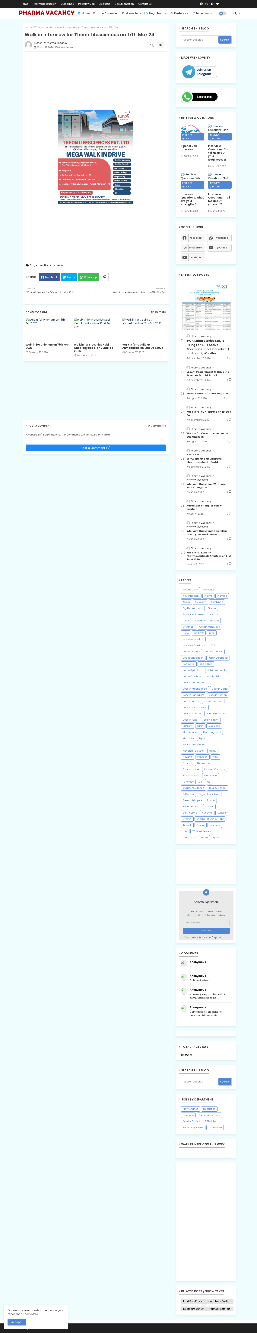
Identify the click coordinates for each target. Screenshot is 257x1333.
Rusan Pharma (191, 806)
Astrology (200, 602)
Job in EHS (189, 664)
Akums (208, 595)
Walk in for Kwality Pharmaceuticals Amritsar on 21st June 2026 (208, 556)
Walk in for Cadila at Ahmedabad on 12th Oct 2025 (142, 346)
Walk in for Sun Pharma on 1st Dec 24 (208, 413)
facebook (195, 237)
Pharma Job (204, 763)
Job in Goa (206, 664)
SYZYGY (187, 818)
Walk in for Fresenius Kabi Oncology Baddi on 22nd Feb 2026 (93, 348)
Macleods (214, 726)
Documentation (124, 4)
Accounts (208, 589)
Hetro (186, 633)
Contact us (145, 4)
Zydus (216, 837)
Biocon (212, 608)
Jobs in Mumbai (192, 713)
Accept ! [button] (16, 1322)
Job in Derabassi (218, 657)
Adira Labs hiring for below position (204, 507)
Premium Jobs (191, 775)
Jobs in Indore (191, 701)
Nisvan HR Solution (193, 750)
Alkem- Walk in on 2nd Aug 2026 (207, 393)
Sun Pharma (190, 812)
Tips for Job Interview (189, 147)
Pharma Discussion (45, 4)
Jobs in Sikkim (210, 719)
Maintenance (190, 732)
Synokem (222, 812)
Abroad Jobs (190, 589)
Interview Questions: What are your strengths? (192, 199)
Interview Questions (194, 645)
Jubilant (187, 726)
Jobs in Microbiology (195, 707)
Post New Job (86, 4)
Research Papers (192, 800)
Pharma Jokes (191, 769)
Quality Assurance (193, 788)
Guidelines (67, 4)
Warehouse (189, 837)
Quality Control (217, 788)
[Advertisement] (99, 80)
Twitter (71, 277)
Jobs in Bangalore (193, 695)
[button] (235, 13)
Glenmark (188, 626)
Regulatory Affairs (209, 794)
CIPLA (186, 620)
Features (180, 13)
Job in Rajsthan (192, 676)
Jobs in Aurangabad (195, 688)
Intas (211, 633)
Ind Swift (199, 633)
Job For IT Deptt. (214, 651)
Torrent (201, 825)
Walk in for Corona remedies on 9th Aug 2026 (207, 435)
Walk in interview (44, 27)
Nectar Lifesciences (194, 744)
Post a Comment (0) (95, 448)
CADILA (214, 614)
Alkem (186, 602)
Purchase (188, 781)
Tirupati (187, 825)
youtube (222, 247)
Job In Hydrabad (192, 670)
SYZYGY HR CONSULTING (210, 818)
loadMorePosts (192, 1301)
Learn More (31, 1314)
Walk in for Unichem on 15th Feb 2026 (47, 346)
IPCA (212, 645)
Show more (158, 312)
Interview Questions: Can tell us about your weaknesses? (218, 152)
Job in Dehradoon (193, 657)
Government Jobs (209, 626)
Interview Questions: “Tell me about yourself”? (219, 199)
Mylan (202, 738)
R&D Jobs (188, 794)
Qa (200, 781)
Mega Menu (156, 13)
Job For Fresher (191, 651)
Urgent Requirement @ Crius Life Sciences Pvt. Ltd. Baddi (207, 373)
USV (185, 831)
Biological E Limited (194, 614)
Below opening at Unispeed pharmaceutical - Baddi (204, 460)
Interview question (193, 639)
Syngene (207, 812)
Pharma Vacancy (214, 769)
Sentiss (209, 806)
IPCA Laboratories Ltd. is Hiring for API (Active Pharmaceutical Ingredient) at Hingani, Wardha (207, 347)
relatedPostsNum (194, 1309)
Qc (208, 781)
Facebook (51, 277)
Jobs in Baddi (220, 688)
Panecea (202, 757)
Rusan (211, 800)
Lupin (200, 726)
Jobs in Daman (218, 695)
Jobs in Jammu (213, 701)
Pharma (187, 763)
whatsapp (222, 237)
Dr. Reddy (199, 620)
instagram (195, 247)
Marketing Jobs (212, 732)
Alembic (222, 595)
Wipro (204, 837)
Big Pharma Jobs (193, 608)
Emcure (214, 620)
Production (210, 775)
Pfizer (215, 757)
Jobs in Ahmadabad (195, 682)
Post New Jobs (131, 13)
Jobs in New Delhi (216, 713)
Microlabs (188, 738)
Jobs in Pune (190, 719)
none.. (212, 750)
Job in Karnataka (217, 670)
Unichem (215, 825)
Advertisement (191, 595)
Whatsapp (90, 277)
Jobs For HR (212, 676)
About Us (105, 4)
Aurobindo (217, 602)
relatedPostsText (220, 1309)
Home (25, 4)
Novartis (187, 757)
